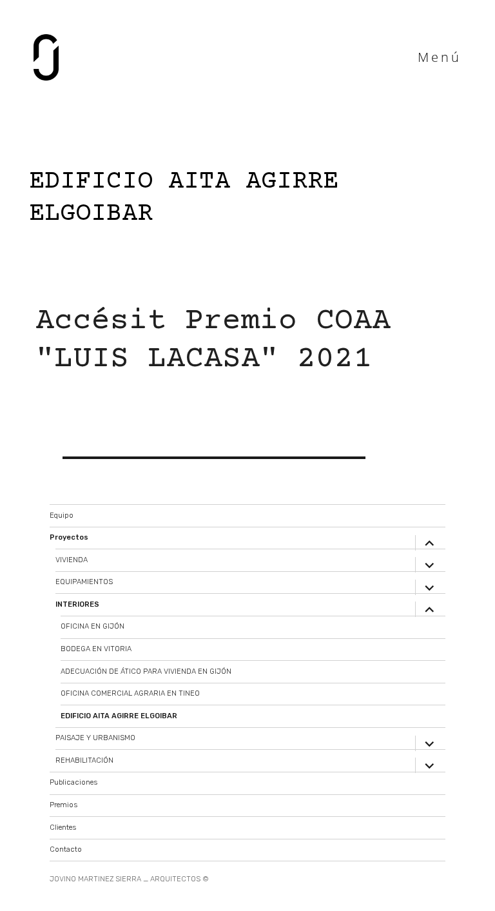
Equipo (61, 515)
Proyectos (69, 537)
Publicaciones (73, 782)
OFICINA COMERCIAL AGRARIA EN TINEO (130, 693)
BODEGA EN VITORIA (96, 649)
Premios (63, 805)
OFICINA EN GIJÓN (92, 626)
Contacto (66, 849)
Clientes (63, 827)
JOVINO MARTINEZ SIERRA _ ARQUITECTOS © (129, 879)
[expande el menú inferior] (429, 542)
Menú (439, 57)
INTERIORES (77, 604)
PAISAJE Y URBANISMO (95, 738)
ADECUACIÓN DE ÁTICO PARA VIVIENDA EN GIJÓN (146, 671)
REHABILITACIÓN (84, 760)
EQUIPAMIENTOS (84, 582)
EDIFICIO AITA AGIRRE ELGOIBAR (119, 716)
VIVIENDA (71, 560)
